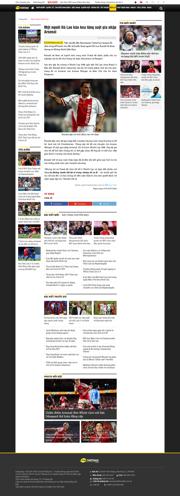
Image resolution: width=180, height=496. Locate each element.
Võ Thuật (104, 7)
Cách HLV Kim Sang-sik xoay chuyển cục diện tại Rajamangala (98, 286)
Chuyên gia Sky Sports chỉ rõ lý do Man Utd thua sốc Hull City (29, 126)
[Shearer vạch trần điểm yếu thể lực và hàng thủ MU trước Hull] (55, 228)
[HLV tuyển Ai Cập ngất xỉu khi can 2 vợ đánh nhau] (80, 308)
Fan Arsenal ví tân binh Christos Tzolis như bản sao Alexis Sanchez (129, 104)
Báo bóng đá (39, 2)
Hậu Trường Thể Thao (40, 19)
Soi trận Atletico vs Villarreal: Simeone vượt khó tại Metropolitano (96, 253)
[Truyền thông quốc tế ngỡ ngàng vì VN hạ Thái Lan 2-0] (29, 37)
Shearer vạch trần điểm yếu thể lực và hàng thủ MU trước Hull (55, 240)
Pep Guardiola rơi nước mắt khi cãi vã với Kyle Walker (62, 355)
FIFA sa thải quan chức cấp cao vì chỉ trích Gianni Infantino (61, 363)
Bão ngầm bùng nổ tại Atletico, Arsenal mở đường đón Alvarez (28, 103)
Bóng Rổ (95, 7)
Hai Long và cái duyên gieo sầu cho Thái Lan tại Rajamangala (99, 262)
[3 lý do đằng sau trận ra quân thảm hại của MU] (29, 209)
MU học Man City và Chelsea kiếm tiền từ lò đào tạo (99, 339)
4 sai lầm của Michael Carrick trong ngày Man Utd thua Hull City (99, 278)
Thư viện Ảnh (123, 7)
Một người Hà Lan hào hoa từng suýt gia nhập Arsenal (80, 29)
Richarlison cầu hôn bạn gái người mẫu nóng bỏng (55, 320)
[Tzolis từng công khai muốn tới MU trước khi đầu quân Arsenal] (105, 228)
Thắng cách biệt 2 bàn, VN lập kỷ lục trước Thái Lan (28, 72)
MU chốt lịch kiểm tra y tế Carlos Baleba (29, 93)
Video (133, 7)
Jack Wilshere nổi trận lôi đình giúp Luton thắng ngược (60, 331)
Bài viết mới (51, 214)
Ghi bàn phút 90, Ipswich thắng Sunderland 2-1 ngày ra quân (60, 283)
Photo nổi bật (53, 376)
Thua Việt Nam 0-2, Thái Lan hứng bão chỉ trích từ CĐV (62, 267)
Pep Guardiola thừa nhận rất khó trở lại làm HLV (61, 347)
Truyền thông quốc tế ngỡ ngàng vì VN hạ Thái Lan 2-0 (99, 270)
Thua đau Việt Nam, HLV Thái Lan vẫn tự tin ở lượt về (62, 275)
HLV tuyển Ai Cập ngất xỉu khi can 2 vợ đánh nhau (79, 320)
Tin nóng (24, 27)
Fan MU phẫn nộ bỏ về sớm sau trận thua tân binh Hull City (62, 259)
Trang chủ (23, 19)
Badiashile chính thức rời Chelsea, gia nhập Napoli (62, 251)
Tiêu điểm (24, 149)
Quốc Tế (50, 7)
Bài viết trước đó (55, 296)
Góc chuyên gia (22, 2)
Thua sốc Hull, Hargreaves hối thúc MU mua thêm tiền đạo (79, 240)
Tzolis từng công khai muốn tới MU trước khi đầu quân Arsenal (116, 2)
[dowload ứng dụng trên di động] (141, 2)
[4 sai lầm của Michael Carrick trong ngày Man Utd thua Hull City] (29, 184)
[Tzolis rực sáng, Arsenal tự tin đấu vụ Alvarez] (29, 231)
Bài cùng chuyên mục (75, 214)
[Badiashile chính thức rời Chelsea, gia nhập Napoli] (151, 91)
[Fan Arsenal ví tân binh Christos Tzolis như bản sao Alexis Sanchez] (130, 91)
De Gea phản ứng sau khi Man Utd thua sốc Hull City (28, 83)
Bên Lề (113, 7)
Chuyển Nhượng (63, 7)
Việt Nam (76, 7)
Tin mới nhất (128, 23)
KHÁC (149, 7)
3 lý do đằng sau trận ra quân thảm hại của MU (29, 220)
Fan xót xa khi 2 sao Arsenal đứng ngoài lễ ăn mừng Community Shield (99, 349)
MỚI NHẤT (40, 7)
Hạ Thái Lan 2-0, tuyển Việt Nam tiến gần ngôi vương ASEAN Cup (29, 266)
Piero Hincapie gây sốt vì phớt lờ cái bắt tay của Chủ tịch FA (98, 331)
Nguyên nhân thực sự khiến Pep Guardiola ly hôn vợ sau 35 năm (61, 339)
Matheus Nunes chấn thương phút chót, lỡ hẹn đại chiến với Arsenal (99, 366)
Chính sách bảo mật (115, 484)
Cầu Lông (141, 7)
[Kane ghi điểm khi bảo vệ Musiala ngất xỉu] (105, 308)
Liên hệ (96, 484)
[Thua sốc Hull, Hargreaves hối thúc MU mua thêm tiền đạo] (80, 228)
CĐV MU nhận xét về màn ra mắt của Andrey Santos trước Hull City (29, 60)
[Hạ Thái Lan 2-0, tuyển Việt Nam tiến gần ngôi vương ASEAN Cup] (29, 254)
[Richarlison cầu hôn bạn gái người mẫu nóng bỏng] (55, 308)
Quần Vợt (85, 7)
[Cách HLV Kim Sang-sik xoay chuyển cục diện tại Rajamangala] (29, 159)
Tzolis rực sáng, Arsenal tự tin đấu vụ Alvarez (29, 242)
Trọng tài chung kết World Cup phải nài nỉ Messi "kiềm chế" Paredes (99, 358)
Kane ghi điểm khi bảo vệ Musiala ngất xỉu (104, 319)
